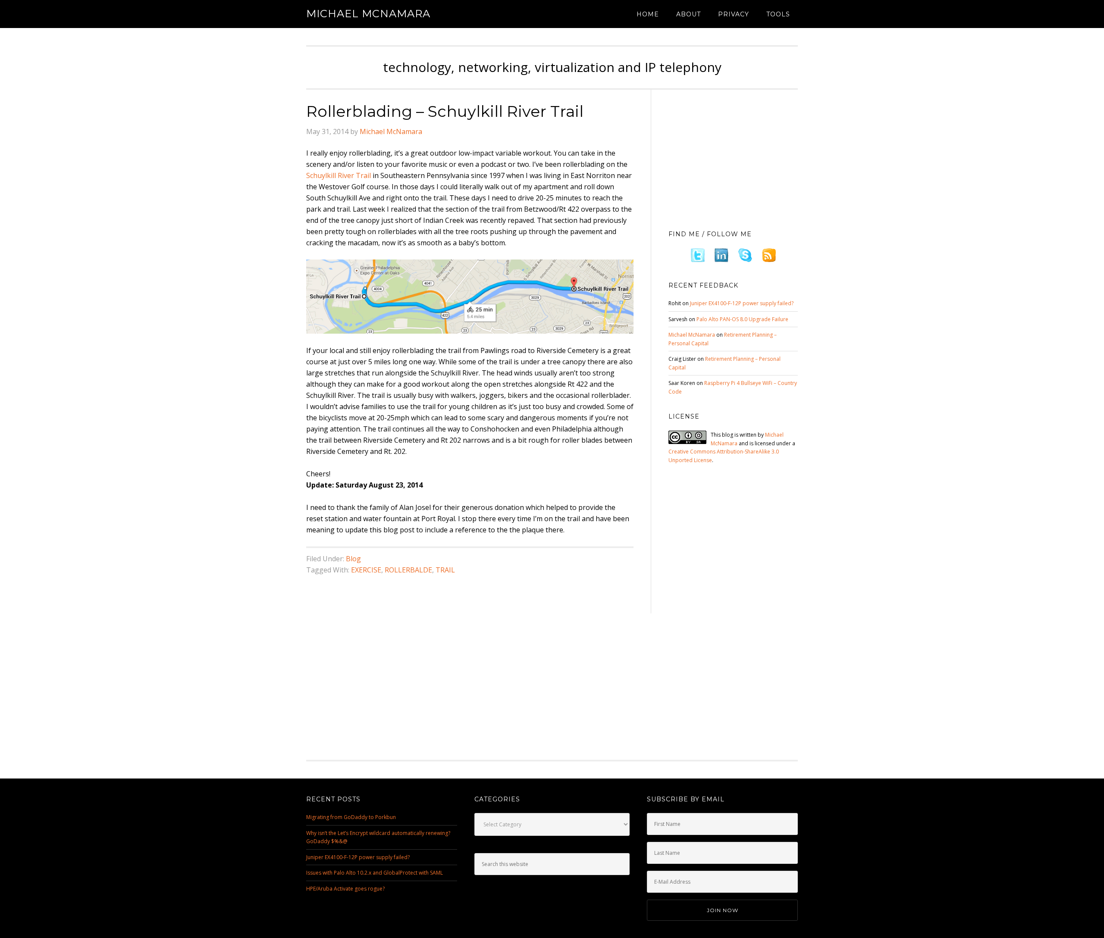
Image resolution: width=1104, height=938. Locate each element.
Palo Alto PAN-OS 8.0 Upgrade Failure (742, 319)
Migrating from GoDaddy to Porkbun (351, 817)
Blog (353, 558)
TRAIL (445, 570)
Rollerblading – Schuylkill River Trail (444, 111)
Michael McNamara (368, 13)
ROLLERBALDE (408, 570)
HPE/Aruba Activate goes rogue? (345, 888)
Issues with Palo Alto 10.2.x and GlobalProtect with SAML (374, 872)
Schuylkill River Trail (338, 175)
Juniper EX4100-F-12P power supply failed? (742, 303)
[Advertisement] (733, 157)
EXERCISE (366, 570)
